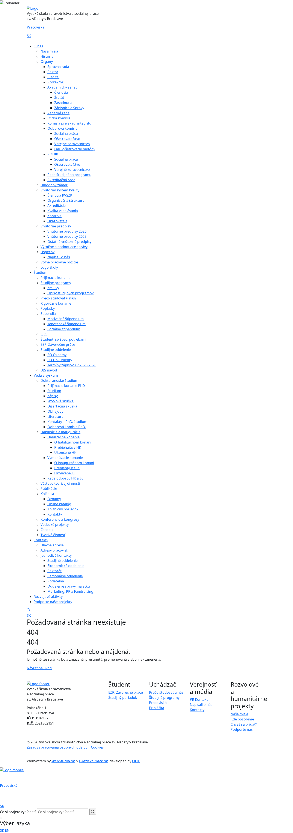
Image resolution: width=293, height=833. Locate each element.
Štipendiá (48, 313)
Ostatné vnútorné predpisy (69, 241)
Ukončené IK (64, 473)
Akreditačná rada (61, 179)
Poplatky (48, 308)
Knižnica (47, 493)
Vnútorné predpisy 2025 (66, 236)
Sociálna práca (66, 133)
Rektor (52, 71)
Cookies (97, 747)
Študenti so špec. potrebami (63, 339)
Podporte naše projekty (53, 601)
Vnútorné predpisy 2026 (66, 231)
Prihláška (156, 707)
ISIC (44, 334)
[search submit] (92, 812)
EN (7, 830)
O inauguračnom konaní (74, 462)
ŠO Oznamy (56, 354)
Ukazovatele (57, 221)
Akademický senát (62, 87)
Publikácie (49, 488)
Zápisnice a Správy (69, 107)
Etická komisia (59, 118)
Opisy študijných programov (70, 293)
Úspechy (47, 252)
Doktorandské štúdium (59, 380)
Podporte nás (242, 729)
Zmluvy (53, 288)
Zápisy (52, 396)
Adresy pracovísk (54, 550)
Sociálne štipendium (63, 329)
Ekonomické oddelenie (65, 565)
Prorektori (55, 82)
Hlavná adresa (52, 545)
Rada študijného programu (69, 174)
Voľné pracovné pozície (59, 262)
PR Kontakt (199, 699)
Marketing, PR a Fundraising (70, 591)
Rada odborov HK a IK (65, 478)
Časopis (47, 529)
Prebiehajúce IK (67, 468)
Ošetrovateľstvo (67, 138)
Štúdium (40, 272)
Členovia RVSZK (59, 195)
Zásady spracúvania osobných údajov (57, 747)
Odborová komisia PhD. (66, 426)
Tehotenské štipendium (66, 324)
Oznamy (54, 498)
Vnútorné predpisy (56, 226)
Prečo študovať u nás (166, 692)
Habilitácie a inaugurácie (60, 432)
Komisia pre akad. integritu (69, 123)
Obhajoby (55, 411)
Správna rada (58, 66)
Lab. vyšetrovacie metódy (74, 149)
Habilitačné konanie (63, 437)
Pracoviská (35, 27)
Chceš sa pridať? (244, 724)
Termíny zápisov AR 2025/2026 (71, 365)
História (47, 56)
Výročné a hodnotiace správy (64, 246)
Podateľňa (55, 581)
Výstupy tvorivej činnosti (60, 483)
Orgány (47, 61)
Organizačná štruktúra (66, 200)
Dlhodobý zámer (54, 185)
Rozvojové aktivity (48, 596)
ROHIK (52, 154)
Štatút (59, 97)
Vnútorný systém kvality (60, 190)
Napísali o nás (58, 257)
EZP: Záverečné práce (58, 344)
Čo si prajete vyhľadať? (18, 811)
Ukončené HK (65, 452)
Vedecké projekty (55, 524)
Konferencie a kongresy (60, 519)
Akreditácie (56, 205)
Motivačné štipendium (65, 318)
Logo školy (49, 267)
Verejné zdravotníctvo (72, 143)
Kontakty (54, 514)
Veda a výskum (46, 375)
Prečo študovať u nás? (58, 298)
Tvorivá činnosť (53, 534)
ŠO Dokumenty (59, 360)
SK (29, 35)
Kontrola (54, 216)
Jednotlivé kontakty (56, 555)
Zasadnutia (63, 102)
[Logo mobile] (12, 769)
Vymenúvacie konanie (65, 457)
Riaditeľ (53, 77)
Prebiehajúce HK (67, 447)
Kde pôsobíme (242, 719)
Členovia (61, 92)
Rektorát (54, 570)
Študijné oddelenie (56, 349)
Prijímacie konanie (55, 277)
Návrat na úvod (39, 668)
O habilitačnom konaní (72, 442)
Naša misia (49, 51)
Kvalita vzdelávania (62, 210)
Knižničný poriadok (63, 509)
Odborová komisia (62, 128)
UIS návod (49, 370)
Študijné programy (56, 282)
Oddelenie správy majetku (68, 586)
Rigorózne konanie (56, 303)
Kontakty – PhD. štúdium (67, 421)
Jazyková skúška (60, 401)
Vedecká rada (58, 113)
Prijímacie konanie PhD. (66, 385)
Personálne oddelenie (65, 576)
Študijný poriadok (122, 697)
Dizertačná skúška (62, 406)
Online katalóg (59, 504)
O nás (38, 46)
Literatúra (55, 416)
